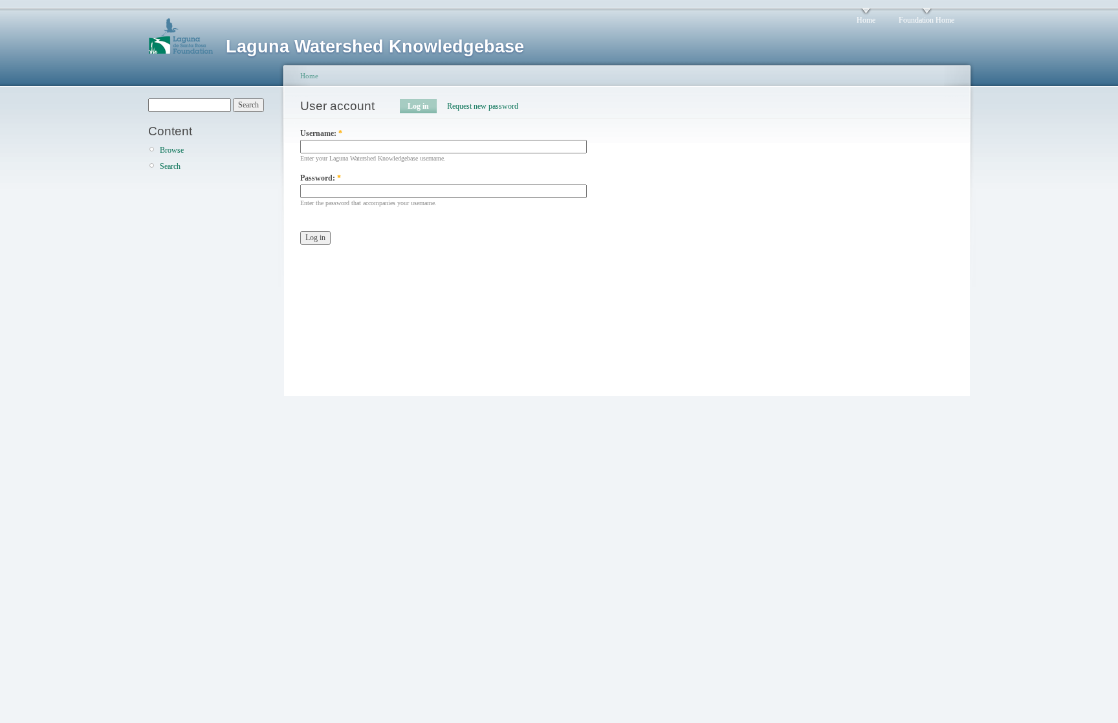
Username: (321, 133)
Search (170, 166)
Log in (418, 106)
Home (866, 20)
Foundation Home (926, 20)
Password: (320, 178)
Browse (172, 150)
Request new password (482, 106)
